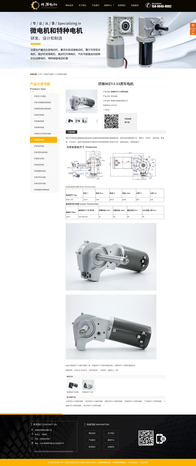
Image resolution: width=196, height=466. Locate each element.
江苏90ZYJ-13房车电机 (74, 401)
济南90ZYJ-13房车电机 (133, 401)
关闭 (103, 370)
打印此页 (93, 370)
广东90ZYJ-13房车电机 (153, 401)
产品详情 (71, 132)
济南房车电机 (62, 74)
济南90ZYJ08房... (73, 392)
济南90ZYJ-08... (88, 392)
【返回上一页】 (113, 370)
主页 (40, 74)
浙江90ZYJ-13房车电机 (92, 406)
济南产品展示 (49, 74)
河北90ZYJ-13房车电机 (94, 401)
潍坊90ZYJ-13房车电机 (113, 401)
